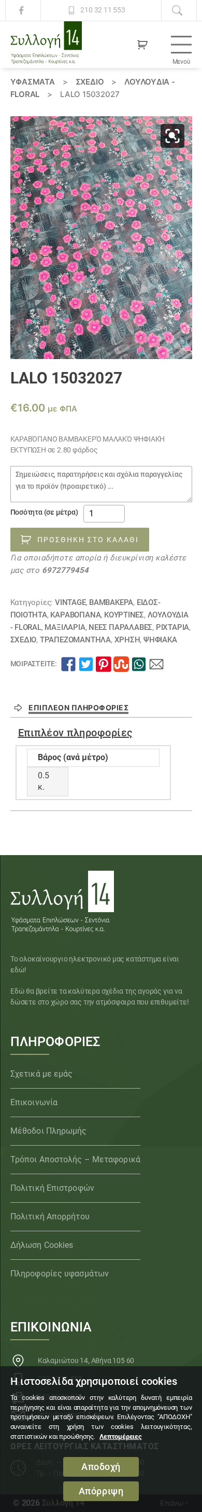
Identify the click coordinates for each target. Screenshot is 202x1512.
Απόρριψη (101, 1491)
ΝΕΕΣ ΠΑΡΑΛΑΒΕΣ (120, 627)
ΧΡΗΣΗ (127, 639)
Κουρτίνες (124, 615)
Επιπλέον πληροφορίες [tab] (78, 707)
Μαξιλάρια (65, 627)
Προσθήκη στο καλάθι (88, 539)
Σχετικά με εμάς (41, 1074)
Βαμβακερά (111, 602)
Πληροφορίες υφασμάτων (59, 1274)
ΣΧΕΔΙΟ (90, 82)
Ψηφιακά (160, 639)
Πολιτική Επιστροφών (52, 1188)
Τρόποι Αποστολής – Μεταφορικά (75, 1159)
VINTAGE (70, 602)
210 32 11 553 (102, 10)
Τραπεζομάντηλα (75, 639)
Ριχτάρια (172, 627)
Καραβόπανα (75, 615)
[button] (172, 136)
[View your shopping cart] (142, 44)
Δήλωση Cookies (41, 1245)
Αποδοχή (101, 1467)
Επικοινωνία (33, 1102)
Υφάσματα (32, 82)
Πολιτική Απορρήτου (50, 1216)
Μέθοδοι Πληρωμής (48, 1131)
